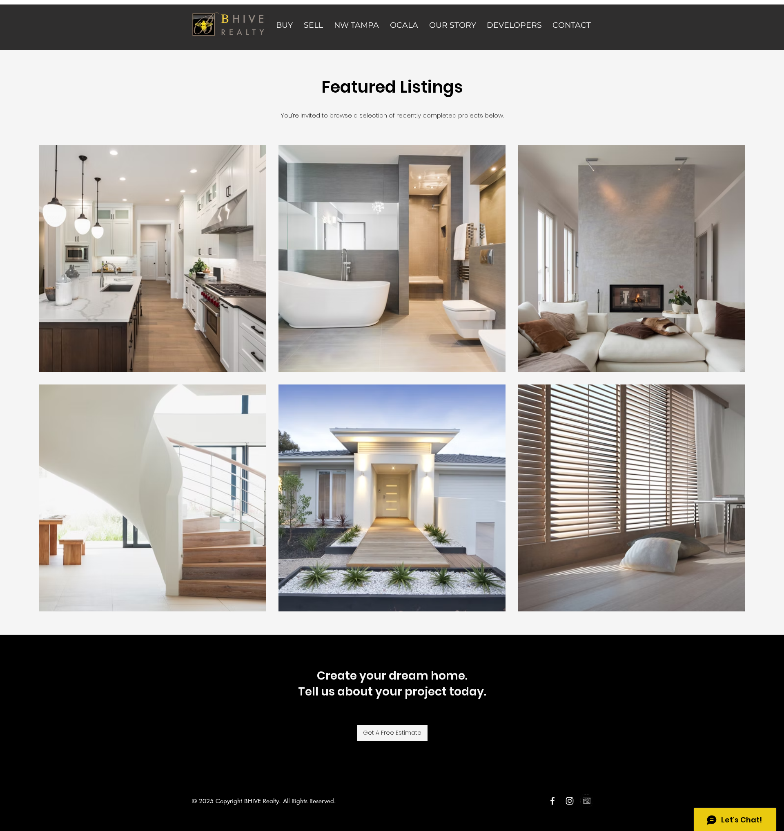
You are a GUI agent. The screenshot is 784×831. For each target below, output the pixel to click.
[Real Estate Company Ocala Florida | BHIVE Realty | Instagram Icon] (569, 800)
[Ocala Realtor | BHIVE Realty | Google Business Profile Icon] (586, 800)
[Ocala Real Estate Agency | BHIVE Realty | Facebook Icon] (552, 800)
